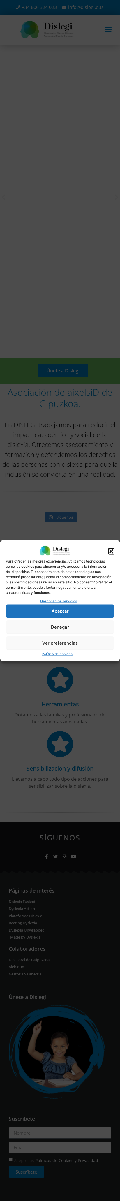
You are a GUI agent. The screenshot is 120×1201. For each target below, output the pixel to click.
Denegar (60, 627)
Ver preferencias (60, 643)
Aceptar (60, 611)
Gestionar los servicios (58, 601)
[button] (111, 551)
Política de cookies (57, 654)
